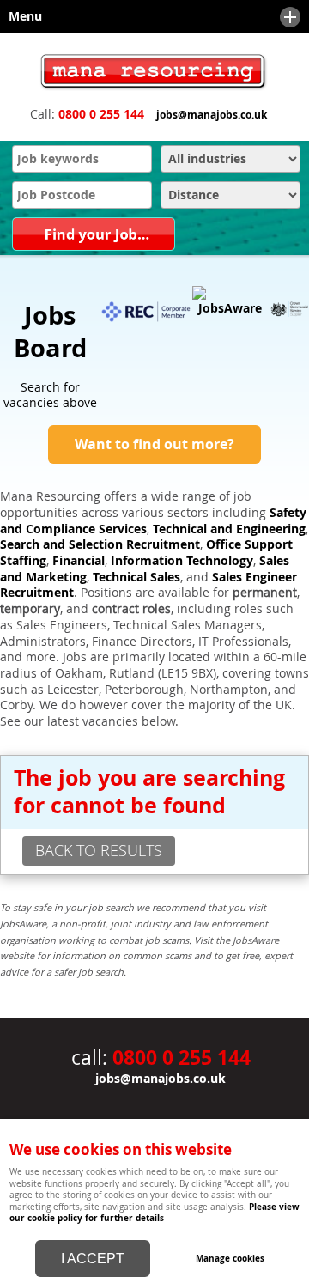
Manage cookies (230, 1258)
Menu (21, 16)
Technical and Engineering (229, 529)
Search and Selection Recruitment (100, 544)
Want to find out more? (154, 444)
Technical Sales (136, 577)
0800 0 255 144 (101, 114)
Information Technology (182, 560)
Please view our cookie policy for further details (154, 1212)
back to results (98, 850)
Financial (78, 560)
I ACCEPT (92, 1258)
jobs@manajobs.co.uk (211, 115)
